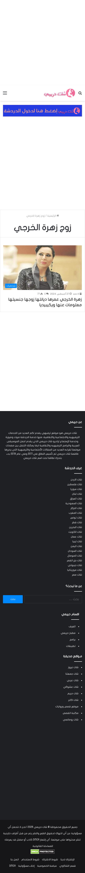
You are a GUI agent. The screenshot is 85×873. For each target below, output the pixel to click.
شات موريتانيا (74, 570)
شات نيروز (73, 667)
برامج (73, 639)
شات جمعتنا (71, 673)
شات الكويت (75, 532)
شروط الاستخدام (30, 859)
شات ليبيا (77, 541)
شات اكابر (73, 700)
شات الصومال (74, 555)
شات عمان (76, 536)
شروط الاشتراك (50, 859)
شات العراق (76, 498)
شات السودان (75, 551)
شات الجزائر (76, 508)
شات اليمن (76, 546)
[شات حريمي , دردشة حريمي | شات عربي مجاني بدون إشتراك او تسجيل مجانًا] (59, 93)
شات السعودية (73, 503)
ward (76, 294)
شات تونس (76, 517)
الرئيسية (52, 215)
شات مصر (77, 574)
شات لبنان (77, 493)
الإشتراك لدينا (67, 859)
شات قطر (77, 522)
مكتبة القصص (70, 713)
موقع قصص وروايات (66, 706)
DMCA (12, 865)
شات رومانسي (70, 719)
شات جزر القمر (74, 560)
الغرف (72, 626)
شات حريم (72, 693)
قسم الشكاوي (67, 865)
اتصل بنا (14, 859)
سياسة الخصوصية (47, 865)
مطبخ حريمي (68, 633)
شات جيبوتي (75, 565)
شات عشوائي (70, 687)
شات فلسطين (74, 484)
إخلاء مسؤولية (26, 865)
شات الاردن (76, 479)
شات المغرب (75, 513)
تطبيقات (71, 646)
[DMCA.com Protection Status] (43, 853)
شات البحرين (75, 527)
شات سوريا (76, 489)
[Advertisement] (42, 42)
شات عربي (72, 680)
